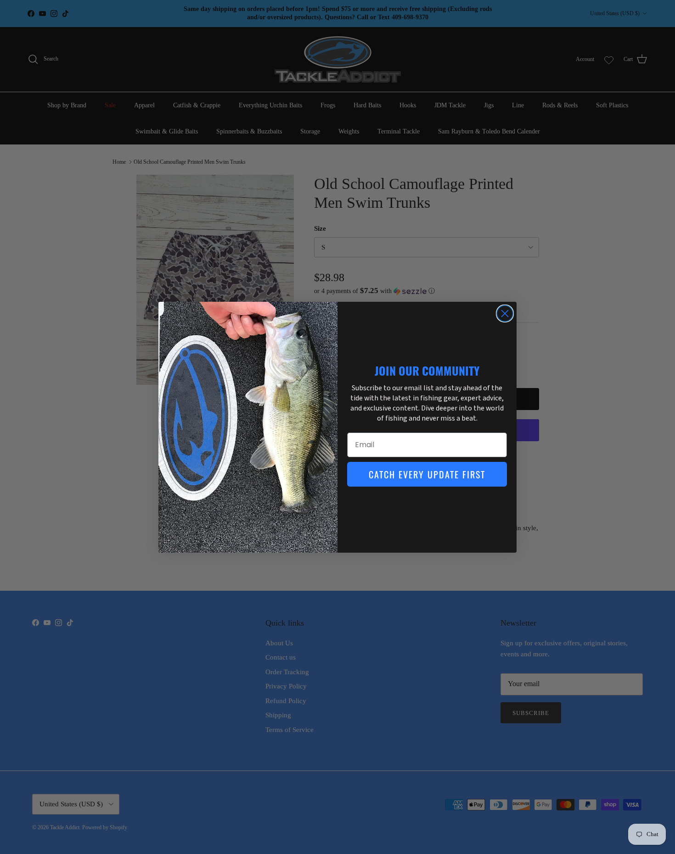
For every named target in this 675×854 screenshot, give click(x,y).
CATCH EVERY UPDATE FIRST (427, 474)
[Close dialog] (505, 313)
